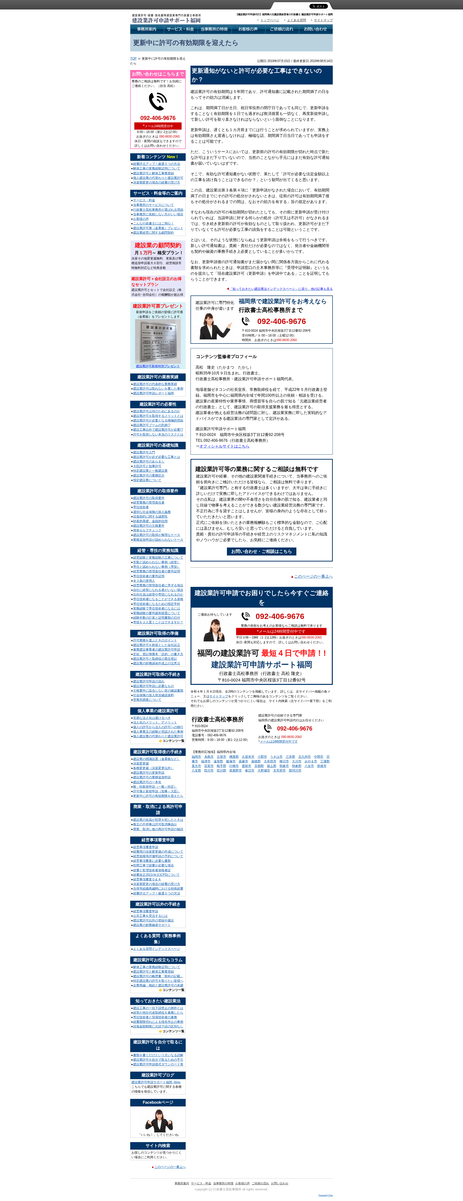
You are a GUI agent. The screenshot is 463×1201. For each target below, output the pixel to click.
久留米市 (248, 757)
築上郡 (271, 766)
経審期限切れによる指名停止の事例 (158, 1022)
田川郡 (221, 770)
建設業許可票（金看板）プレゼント (158, 228)
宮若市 (209, 766)
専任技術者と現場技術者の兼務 (155, 1017)
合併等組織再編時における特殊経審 (158, 888)
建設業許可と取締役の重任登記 (155, 658)
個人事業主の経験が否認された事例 (158, 731)
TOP (133, 58)
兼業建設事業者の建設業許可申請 (156, 649)
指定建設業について (147, 480)
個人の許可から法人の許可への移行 (158, 727)
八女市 (309, 766)
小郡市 (262, 757)
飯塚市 (231, 761)
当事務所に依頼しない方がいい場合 (158, 214)
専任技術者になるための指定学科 (156, 604)
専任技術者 (141, 507)
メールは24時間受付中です (279, 741)
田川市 (209, 770)
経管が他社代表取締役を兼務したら (158, 1012)
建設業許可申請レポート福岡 (153, 393)
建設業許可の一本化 (147, 782)
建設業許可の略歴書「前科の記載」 (158, 976)
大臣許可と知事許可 (147, 466)
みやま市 (311, 761)
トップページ (269, 20)
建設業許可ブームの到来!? (151, 425)
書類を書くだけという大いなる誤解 (158, 1055)
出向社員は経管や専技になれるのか (158, 594)
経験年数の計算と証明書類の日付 (156, 617)
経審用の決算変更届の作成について (158, 851)
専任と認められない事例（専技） (156, 567)
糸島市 (209, 757)
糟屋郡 (234, 757)
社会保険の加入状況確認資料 (153, 695)
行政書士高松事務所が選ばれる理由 (158, 209)
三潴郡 (325, 761)
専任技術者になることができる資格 (158, 599)
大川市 (296, 761)
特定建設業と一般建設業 (150, 470)
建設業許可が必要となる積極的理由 (158, 420)
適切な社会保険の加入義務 (152, 512)
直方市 (196, 766)
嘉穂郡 (256, 761)
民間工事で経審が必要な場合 (153, 865)
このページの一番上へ (170, 1167)
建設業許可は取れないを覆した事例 (158, 388)
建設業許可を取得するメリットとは (158, 416)
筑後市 (322, 766)
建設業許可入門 (144, 452)
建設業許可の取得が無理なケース (156, 535)
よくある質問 (296, 20)
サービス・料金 (144, 200)
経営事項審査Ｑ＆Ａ (147, 879)
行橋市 (234, 766)
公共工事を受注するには (150, 916)
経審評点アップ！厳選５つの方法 (156, 164)
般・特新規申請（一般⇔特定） (155, 786)
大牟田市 (270, 761)
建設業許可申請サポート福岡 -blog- (156, 1082)
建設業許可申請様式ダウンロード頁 (158, 1064)
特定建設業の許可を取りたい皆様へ (158, 981)
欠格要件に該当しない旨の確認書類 (158, 690)
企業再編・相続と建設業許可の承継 (158, 985)
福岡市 (196, 757)
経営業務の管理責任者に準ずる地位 (158, 585)
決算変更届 (141, 763)
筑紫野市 (235, 770)
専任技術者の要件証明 (148, 576)
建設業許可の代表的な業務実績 (155, 384)
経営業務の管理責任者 (148, 502)
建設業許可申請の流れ (148, 681)
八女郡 (196, 770)
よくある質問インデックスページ (156, 949)
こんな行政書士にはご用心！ (153, 223)
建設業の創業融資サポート (152, 925)
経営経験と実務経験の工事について (158, 557)
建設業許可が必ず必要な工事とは (156, 457)
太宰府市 (279, 770)
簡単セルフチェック (147, 530)
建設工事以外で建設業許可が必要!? (158, 429)
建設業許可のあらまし (148, 461)
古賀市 (221, 757)
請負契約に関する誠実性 (150, 516)
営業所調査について (147, 700)
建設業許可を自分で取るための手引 (158, 1059)
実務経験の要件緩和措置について (156, 613)
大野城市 (264, 770)
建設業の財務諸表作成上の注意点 (156, 663)
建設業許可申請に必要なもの (153, 686)
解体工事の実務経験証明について (156, 168)
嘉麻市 (243, 761)
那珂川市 (295, 770)
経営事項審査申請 (145, 847)
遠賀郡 (218, 761)
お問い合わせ (279, 1183)
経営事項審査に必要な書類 (152, 861)
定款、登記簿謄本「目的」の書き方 (158, 654)
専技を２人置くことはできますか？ (158, 622)
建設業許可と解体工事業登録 (153, 173)
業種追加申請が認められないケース (158, 539)
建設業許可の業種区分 (148, 475)
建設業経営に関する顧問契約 (153, 232)
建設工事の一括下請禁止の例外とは (158, 1008)
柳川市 (284, 761)
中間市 (318, 757)
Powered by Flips (326, 1195)
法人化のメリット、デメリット (155, 722)
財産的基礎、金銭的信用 (150, 521)
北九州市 (304, 757)
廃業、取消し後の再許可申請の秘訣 (158, 829)
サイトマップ (323, 20)
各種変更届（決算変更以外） (153, 768)
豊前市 (246, 766)
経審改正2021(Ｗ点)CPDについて (156, 875)
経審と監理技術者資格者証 (152, 870)
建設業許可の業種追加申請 (152, 777)
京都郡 (259, 766)
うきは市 (276, 757)
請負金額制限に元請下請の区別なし (158, 1026)
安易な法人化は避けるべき (152, 718)
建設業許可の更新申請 (148, 772)
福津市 (206, 761)
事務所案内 (182, 1183)
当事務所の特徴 (223, 1183)
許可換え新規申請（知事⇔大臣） (156, 791)
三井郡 (290, 757)
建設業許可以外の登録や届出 (153, 920)
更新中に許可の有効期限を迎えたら (158, 796)
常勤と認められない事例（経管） (156, 562)
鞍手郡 (221, 766)
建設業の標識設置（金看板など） (156, 759)
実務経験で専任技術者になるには (156, 608)
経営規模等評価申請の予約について (158, 856)
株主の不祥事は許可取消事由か (155, 824)
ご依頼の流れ (260, 1183)
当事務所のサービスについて (153, 205)
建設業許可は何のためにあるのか (156, 411)
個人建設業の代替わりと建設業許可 (158, 178)
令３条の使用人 (144, 581)
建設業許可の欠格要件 (148, 525)
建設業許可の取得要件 (148, 498)
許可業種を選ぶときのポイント (155, 640)
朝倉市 (284, 766)
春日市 (249, 770)
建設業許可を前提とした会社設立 (156, 645)
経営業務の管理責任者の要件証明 (156, 571)
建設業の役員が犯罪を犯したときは (158, 820)
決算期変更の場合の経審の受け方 (156, 182)
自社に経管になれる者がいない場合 (158, 590)
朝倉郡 (296, 766)
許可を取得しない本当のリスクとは (158, 434)
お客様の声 (141, 219)
